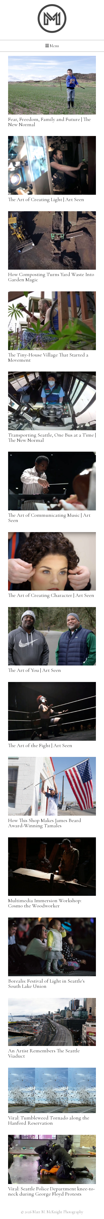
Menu (54, 45)
